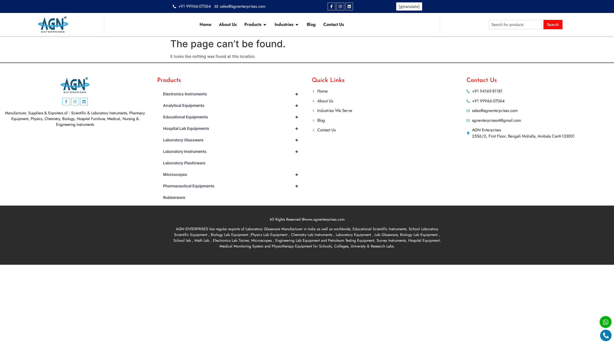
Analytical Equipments (230, 105)
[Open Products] (265, 24)
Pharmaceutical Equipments (230, 186)
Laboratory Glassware (230, 140)
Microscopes (230, 174)
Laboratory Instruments (230, 151)
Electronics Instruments (230, 94)
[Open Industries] (297, 24)
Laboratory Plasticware (184, 163)
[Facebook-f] (331, 6)
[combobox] (515, 24)
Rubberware (174, 197)
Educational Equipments (230, 117)
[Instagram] (340, 6)
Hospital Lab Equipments (230, 128)
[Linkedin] (349, 6)
